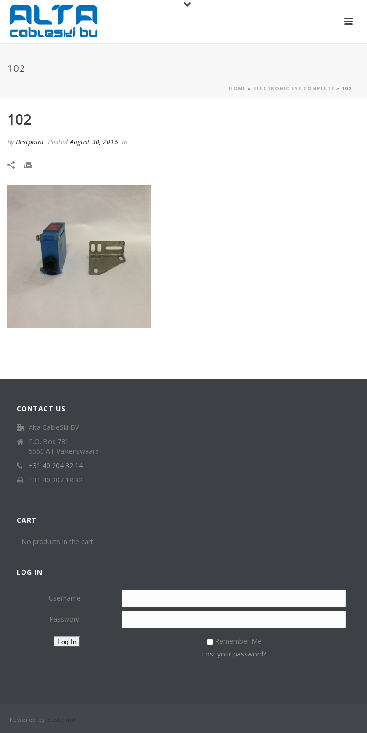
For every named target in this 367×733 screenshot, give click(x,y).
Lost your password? (234, 653)
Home (237, 88)
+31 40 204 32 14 (56, 465)
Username (65, 597)
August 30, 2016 (94, 141)
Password (64, 619)
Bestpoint (30, 141)
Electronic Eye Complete (294, 88)
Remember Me (238, 640)
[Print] (33, 164)
